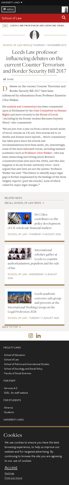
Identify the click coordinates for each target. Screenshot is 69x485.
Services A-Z (10, 388)
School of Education (14, 355)
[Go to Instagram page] (30, 336)
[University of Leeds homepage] (65, 9)
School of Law (11, 18)
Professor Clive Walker (38, 153)
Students (9, 412)
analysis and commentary (22, 106)
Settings (9, 473)
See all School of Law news (23, 203)
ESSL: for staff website (16, 393)
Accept (11, 467)
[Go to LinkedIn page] (38, 336)
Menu (10, 9)
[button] (64, 18)
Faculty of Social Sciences (17, 373)
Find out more (13, 478)
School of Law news (16, 45)
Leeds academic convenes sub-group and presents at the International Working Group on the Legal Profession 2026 (34, 302)
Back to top (10, 327)
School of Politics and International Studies (26, 364)
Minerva (8, 407)
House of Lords (49, 114)
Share (10, 79)
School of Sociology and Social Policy (23, 369)
